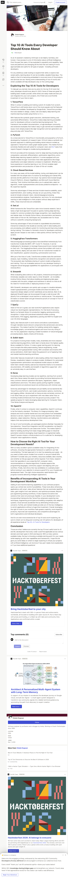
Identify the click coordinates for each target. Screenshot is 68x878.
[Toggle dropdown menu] (62, 550)
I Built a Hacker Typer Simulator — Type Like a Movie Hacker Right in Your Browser (34, 767)
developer (18, 53)
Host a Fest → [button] (16, 623)
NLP (53, 147)
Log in (50, 2)
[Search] (8, 2)
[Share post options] (3, 85)
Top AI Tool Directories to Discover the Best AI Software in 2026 (28, 760)
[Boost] (3, 79)
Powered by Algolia (39, 2)
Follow (37, 722)
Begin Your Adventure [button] (10, 875)
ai (12, 53)
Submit (17, 646)
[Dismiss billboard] (65, 855)
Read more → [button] (16, 706)
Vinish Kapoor (19, 34)
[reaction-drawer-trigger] (3, 60)
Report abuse (43, 651)
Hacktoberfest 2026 (39, 843)
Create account (60, 2)
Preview (26, 646)
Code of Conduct (32, 651)
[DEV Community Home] (3, 2)
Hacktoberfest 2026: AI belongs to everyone (29, 837)
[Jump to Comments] (3, 67)
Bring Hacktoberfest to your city (28, 609)
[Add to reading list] (3, 73)
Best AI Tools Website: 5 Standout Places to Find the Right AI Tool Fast (30, 754)
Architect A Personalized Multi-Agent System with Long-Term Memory (35, 691)
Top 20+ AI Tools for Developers (38, 522)
